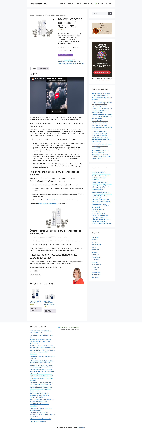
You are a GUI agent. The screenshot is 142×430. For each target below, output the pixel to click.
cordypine (95, 242)
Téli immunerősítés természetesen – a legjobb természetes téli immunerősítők (102, 146)
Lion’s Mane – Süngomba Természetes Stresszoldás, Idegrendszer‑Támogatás (100, 133)
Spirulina (94, 269)
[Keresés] (110, 13)
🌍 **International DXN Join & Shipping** (68, 327)
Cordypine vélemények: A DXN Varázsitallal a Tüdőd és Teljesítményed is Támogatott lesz (42, 414)
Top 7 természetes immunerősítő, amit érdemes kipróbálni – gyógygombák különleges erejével (41, 389)
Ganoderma (95, 249)
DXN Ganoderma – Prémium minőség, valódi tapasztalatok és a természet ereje (102, 139)
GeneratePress (81, 427)
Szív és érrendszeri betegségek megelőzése (100, 177)
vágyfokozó (95, 277)
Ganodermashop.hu (39, 4)
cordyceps (95, 239)
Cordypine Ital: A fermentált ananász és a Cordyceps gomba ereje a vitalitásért (101, 156)
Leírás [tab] (34, 68)
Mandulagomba (96, 264)
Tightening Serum (71, 63)
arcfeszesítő (61, 61)
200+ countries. (106, 79)
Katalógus (70, 3)
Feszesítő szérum (71, 61)
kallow (79, 61)
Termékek (62, 3)
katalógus (94, 252)
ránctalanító (61, 63)
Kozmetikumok (40, 15)
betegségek (95, 237)
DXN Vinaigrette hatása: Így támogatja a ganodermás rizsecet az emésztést (102, 127)
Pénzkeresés (95, 267)
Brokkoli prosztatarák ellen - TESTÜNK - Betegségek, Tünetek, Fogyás (102, 184)
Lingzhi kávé (95, 259)
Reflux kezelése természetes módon (40, 419)
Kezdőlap (32, 15)
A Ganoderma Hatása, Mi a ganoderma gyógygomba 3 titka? (102, 221)
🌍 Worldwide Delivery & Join (103, 3)
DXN (82, 63)
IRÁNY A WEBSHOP (65, 55)
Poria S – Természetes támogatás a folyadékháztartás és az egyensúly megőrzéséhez (102, 104)
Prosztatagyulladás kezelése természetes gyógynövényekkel (100, 187)
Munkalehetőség (88, 3)
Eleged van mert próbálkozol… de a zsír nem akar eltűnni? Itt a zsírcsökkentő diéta (102, 110)
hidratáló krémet (52, 200)
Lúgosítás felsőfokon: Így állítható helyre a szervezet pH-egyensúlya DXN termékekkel (102, 116)
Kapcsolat (78, 3)
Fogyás (94, 247)
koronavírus (95, 254)
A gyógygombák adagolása (38, 421)
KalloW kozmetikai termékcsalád (47, 203)
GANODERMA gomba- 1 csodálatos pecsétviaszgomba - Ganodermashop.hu (101, 174)
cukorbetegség (96, 244)
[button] (53, 19)
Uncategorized (96, 272)
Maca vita (94, 262)
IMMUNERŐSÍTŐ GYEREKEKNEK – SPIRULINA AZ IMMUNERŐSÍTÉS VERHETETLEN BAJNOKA (40, 395)
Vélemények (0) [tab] (43, 68)
